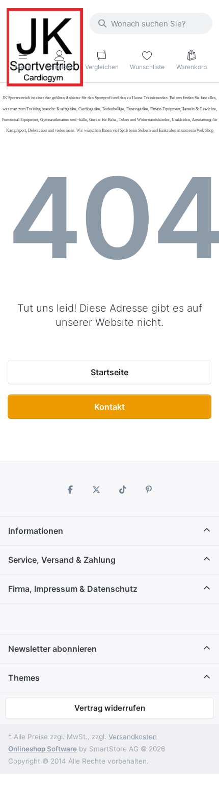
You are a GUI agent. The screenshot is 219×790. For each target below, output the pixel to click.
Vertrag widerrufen (109, 708)
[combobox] (150, 23)
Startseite (109, 372)
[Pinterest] (149, 489)
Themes (24, 678)
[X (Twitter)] (96, 489)
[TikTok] (123, 489)
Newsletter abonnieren (52, 649)
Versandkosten (132, 737)
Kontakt (109, 407)
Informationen (35, 531)
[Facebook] (70, 489)
